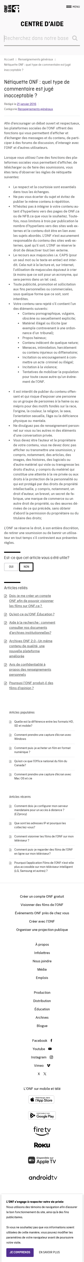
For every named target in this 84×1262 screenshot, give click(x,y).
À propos (42, 944)
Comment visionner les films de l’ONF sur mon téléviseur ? (44, 838)
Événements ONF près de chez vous (42, 913)
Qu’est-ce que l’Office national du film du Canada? (40, 763)
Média (42, 969)
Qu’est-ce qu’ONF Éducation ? (31, 614)
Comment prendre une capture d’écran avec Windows (42, 736)
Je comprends (20, 1252)
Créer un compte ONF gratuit (42, 896)
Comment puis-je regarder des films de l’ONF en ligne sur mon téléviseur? (43, 851)
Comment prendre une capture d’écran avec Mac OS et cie (42, 776)
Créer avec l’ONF (42, 921)
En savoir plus (49, 1252)
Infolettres (42, 953)
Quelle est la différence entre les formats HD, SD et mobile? (44, 723)
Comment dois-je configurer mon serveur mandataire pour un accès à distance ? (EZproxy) (41, 810)
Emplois (42, 978)
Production (42, 993)
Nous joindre (42, 961)
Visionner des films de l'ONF (42, 905)
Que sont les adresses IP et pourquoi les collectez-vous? (40, 825)
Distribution (42, 1001)
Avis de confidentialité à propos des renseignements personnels (30, 670)
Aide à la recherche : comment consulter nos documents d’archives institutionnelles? (32, 628)
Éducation (42, 1009)
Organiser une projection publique (42, 930)
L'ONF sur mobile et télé (42, 1089)
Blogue (42, 1026)
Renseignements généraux (35, 109)
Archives (42, 1017)
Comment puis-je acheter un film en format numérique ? (42, 750)
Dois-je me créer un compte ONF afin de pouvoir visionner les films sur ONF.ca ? (31, 601)
